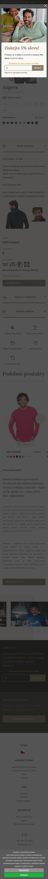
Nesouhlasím (24, 870)
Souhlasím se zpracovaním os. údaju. (24, 63)
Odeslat (37, 68)
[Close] (44, 5)
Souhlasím (24, 875)
